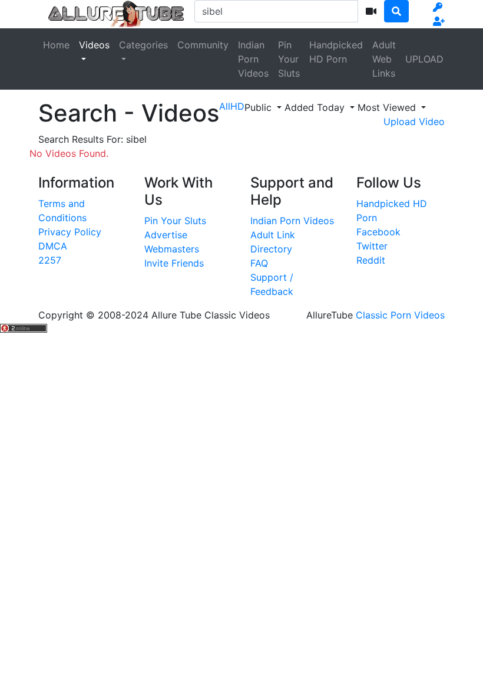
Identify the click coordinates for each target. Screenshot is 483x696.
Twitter (372, 246)
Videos (94, 45)
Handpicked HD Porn (336, 52)
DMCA (52, 246)
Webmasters (171, 249)
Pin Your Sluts (289, 59)
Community (203, 45)
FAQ (259, 263)
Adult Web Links (384, 59)
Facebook (378, 232)
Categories (143, 45)
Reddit (370, 260)
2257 (49, 260)
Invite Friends (174, 263)
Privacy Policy (69, 232)
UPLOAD (424, 59)
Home (56, 45)
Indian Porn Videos (253, 59)
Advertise (165, 235)
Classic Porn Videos (400, 315)
